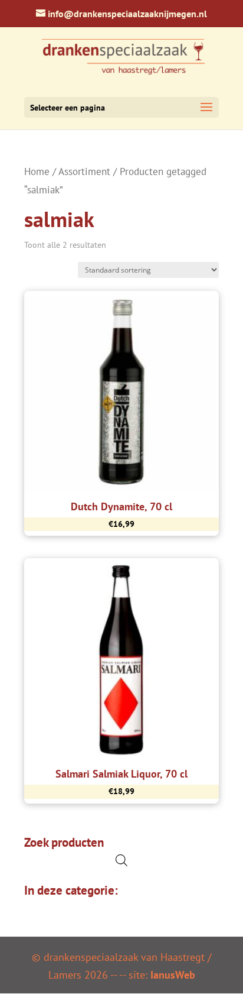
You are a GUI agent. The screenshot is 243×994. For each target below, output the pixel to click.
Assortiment (84, 171)
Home (37, 171)
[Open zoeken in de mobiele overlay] (121, 860)
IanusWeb (172, 975)
